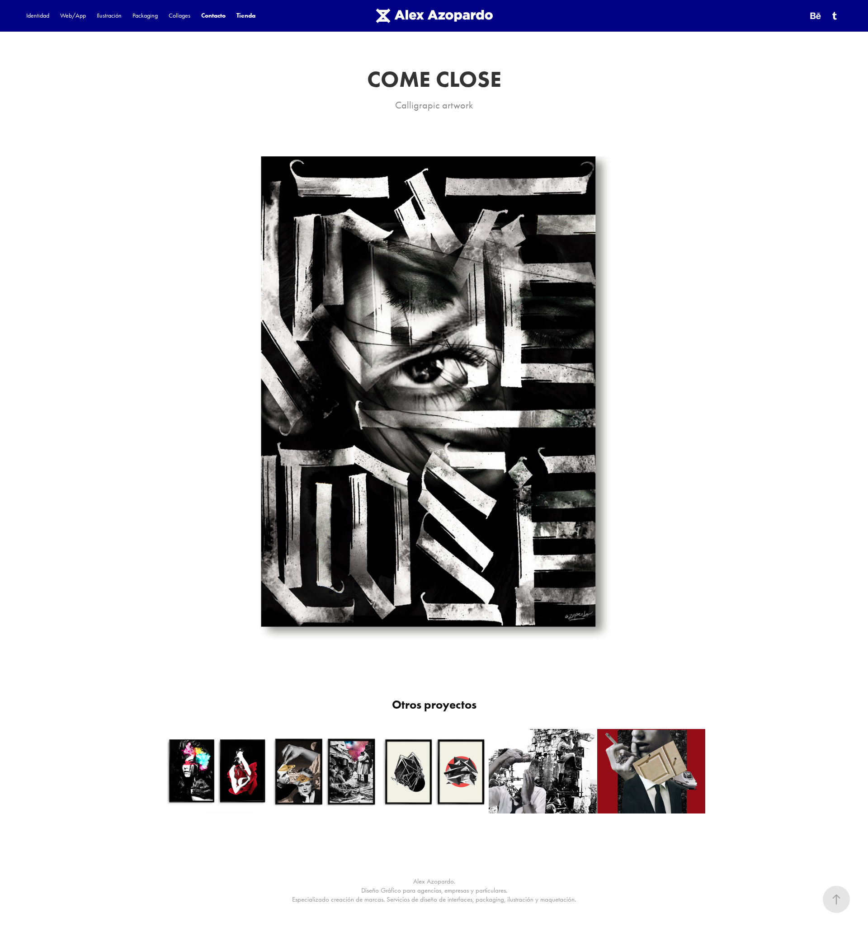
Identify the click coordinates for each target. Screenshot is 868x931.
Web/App (73, 15)
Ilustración (109, 15)
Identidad (37, 15)
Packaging (145, 15)
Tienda (245, 15)
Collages (179, 15)
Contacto (213, 15)
